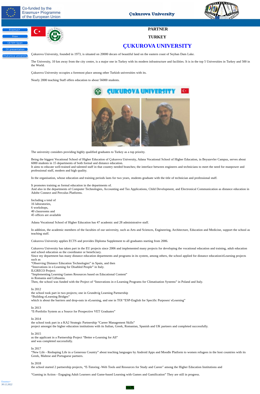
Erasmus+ (6, 381)
